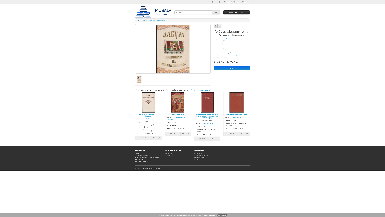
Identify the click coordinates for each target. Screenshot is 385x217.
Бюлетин (196, 159)
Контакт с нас (169, 153)
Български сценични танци (236, 114)
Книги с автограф (227, 55)
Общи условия (139, 159)
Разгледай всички (200, 90)
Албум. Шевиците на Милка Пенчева (154, 20)
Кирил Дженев (235, 117)
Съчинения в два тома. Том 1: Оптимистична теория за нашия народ (207, 116)
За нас (137, 153)
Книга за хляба (178, 114)
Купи (231, 68)
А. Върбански (147, 119)
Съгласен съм (222, 215)
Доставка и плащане (141, 155)
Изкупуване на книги (141, 161)
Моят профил (198, 153)
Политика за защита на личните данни (147, 157)
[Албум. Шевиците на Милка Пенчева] (173, 49)
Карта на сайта (169, 155)
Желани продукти (199, 157)
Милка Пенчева (224, 39)
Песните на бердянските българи (148, 115)
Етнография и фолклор (240, 55)
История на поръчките (201, 155)
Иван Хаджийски (206, 123)
